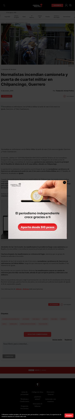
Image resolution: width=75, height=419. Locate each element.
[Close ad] (64, 182)
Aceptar (69, 415)
